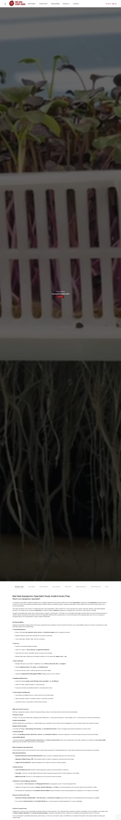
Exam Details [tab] (31, 586)
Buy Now (60, 296)
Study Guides (31, 3)
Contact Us (76, 3)
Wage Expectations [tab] (81, 586)
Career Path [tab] (68, 586)
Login (115, 3)
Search (109, 3)
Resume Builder (55, 3)
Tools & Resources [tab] (96, 586)
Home (57, 291)
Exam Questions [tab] (43, 586)
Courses (62, 291)
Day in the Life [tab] (56, 586)
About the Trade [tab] (19, 586)
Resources (66, 3)
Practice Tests (43, 3)
